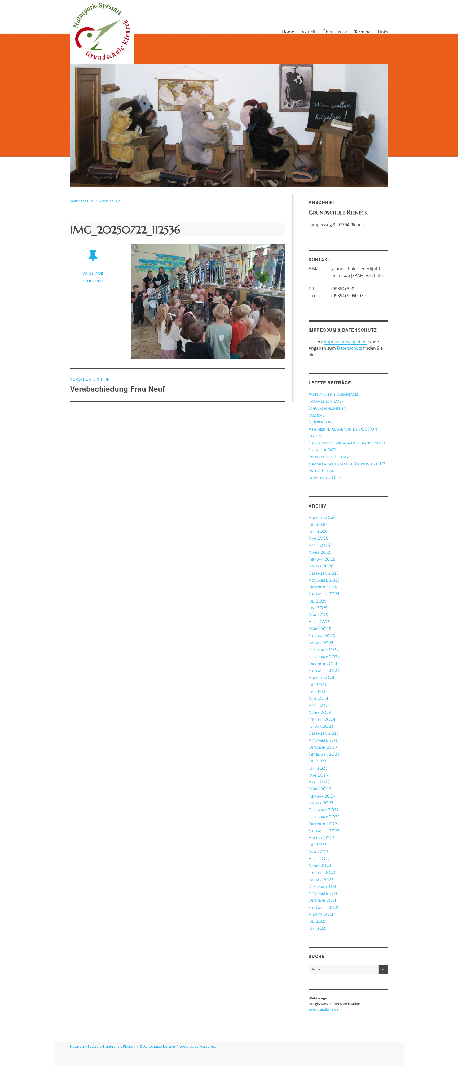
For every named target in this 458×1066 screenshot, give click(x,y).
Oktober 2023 (323, 747)
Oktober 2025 (323, 587)
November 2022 (324, 817)
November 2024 (324, 657)
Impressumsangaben (345, 341)
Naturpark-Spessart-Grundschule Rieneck (102, 1046)
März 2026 (320, 552)
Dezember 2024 (324, 649)
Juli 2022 (318, 844)
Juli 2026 (318, 524)
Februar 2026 (322, 559)
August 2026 (321, 517)
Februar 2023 (322, 796)
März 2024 (320, 712)
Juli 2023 (317, 761)
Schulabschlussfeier (327, 408)
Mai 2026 (318, 538)
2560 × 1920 (93, 280)
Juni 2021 (318, 928)
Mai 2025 (318, 615)
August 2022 (321, 837)
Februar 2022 (322, 872)
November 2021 (324, 893)
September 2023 (324, 754)
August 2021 (321, 914)
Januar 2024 (321, 726)
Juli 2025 (317, 601)
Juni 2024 (318, 691)
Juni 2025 (318, 608)
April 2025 (319, 622)
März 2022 (320, 865)
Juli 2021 (317, 921)
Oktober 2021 (322, 900)
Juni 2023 (318, 768)
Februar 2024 (322, 719)
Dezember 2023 (323, 733)
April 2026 (319, 545)
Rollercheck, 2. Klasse (329, 457)
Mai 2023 (318, 775)
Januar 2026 (321, 566)
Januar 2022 (321, 879)
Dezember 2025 (323, 573)
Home (288, 32)
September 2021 (323, 907)
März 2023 (320, 789)
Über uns (332, 32)
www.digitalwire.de (323, 1009)
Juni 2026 (318, 531)
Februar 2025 (322, 636)
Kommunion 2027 (326, 401)
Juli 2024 (318, 684)
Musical (316, 415)
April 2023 (319, 782)
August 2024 (321, 677)
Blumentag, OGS (324, 477)
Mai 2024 (318, 698)
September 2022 (324, 831)
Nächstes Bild (109, 200)
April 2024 (319, 705)
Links (383, 32)
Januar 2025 (321, 642)
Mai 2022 (318, 852)
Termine (362, 32)
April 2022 (319, 858)
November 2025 (324, 580)
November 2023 (324, 740)
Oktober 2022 (323, 824)
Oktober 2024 (323, 663)
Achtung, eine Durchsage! (333, 394)
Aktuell (308, 32)
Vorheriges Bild (81, 200)
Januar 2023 (321, 803)
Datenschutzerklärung (157, 1046)
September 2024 (324, 670)
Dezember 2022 (324, 810)
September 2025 (324, 594)
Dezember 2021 (323, 886)
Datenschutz (349, 348)
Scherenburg (321, 422)
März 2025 (320, 629)
